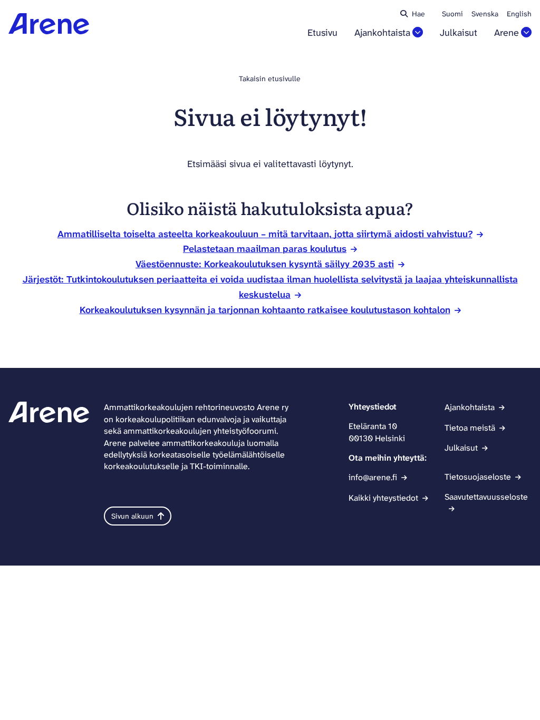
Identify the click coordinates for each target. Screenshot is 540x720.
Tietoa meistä (470, 427)
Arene (506, 33)
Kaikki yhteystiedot (383, 497)
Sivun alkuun (132, 516)
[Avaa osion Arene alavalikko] (526, 32)
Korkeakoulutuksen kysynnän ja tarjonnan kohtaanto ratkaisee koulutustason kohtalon (265, 310)
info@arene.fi (373, 477)
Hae (418, 13)
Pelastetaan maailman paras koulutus (264, 248)
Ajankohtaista (382, 33)
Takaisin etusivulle (270, 78)
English (519, 13)
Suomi (452, 13)
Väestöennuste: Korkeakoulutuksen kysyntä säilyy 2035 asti (265, 264)
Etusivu (322, 33)
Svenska (484, 13)
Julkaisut (458, 33)
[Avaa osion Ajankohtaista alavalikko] (417, 32)
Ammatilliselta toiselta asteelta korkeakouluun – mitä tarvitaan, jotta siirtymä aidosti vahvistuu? (264, 234)
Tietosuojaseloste (478, 476)
